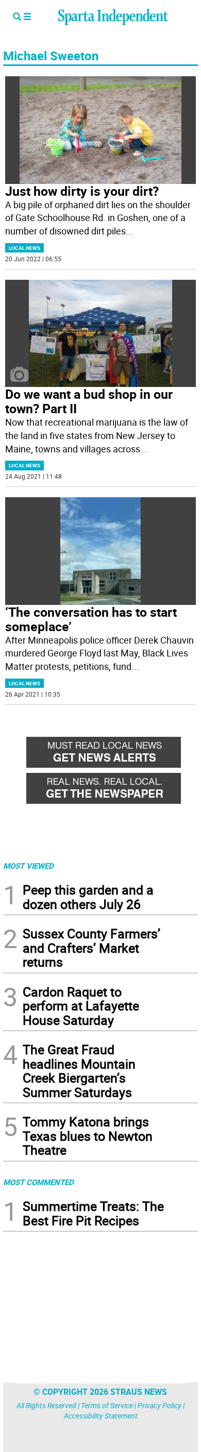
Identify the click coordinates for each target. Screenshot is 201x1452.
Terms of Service (107, 1405)
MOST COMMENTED (38, 1182)
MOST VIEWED (28, 865)
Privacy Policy (159, 1405)
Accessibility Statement (101, 1416)
